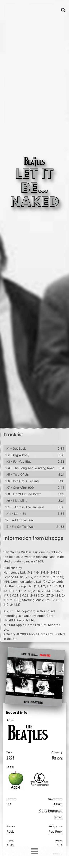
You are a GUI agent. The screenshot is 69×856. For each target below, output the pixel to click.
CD (9, 804)
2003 (10, 757)
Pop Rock (55, 831)
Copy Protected (50, 811)
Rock (10, 831)
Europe (57, 757)
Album (57, 804)
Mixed (58, 817)
